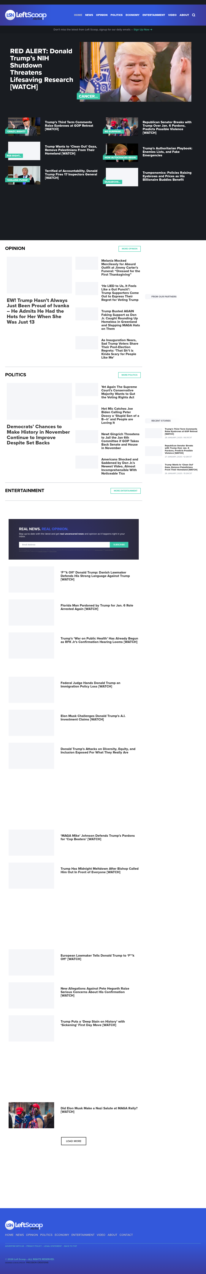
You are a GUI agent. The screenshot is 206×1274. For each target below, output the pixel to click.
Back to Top (70, 1246)
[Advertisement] (103, 217)
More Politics (129, 375)
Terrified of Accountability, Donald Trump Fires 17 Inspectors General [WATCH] (71, 174)
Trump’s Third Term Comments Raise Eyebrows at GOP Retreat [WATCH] (69, 125)
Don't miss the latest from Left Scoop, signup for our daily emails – (103, 29)
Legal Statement (53, 1246)
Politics (117, 15)
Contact (126, 1235)
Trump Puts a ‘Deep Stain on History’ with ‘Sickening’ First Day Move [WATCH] (93, 1023)
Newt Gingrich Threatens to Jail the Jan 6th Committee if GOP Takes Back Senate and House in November (120, 441)
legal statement (109, 549)
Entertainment (154, 15)
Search (194, 15)
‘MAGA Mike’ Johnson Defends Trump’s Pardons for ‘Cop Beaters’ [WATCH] (98, 837)
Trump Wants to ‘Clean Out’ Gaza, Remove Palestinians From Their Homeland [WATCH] (71, 150)
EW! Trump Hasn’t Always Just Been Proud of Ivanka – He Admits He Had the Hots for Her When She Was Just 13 (38, 311)
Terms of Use (53, 551)
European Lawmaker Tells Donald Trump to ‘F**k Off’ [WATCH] (97, 957)
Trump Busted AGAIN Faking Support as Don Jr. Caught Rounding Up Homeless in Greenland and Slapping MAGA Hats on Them (120, 320)
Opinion (102, 15)
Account (199, 15)
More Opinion (129, 248)
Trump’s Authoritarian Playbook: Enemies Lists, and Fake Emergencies (167, 151)
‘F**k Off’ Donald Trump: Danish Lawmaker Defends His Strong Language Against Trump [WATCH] (95, 575)
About (184, 15)
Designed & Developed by (26, 1263)
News (89, 15)
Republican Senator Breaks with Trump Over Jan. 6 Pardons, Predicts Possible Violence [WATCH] (167, 127)
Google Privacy (42, 551)
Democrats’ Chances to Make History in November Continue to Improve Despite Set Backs (38, 435)
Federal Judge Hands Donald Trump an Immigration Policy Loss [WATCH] (90, 684)
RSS (17, 1254)
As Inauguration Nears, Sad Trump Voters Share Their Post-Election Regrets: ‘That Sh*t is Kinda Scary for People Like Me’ (119, 348)
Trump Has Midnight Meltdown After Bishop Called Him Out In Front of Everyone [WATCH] (100, 870)
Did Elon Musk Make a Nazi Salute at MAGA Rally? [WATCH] (99, 1110)
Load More (73, 1141)
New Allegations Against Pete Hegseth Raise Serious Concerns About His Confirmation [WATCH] (95, 992)
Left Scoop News (26, 15)
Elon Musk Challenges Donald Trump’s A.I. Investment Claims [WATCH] (93, 717)
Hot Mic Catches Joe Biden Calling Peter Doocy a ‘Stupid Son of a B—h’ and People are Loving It (120, 416)
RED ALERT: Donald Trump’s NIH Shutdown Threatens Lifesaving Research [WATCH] (41, 69)
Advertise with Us (14, 1246)
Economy (132, 15)
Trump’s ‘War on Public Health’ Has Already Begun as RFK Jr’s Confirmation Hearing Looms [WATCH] (99, 640)
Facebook (6, 1254)
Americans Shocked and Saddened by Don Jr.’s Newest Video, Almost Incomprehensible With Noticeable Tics (119, 466)
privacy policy (99, 549)
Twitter (12, 1254)
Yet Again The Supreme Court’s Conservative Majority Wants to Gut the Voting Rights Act (119, 392)
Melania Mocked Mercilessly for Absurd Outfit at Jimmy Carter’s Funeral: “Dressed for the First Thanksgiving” (120, 268)
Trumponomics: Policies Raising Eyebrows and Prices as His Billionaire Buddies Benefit (167, 176)
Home (78, 15)
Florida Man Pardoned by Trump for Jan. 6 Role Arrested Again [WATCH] (97, 607)
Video (172, 15)
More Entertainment (125, 490)
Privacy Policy (34, 1246)
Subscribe (119, 544)
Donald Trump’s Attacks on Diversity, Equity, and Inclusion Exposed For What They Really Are (98, 750)
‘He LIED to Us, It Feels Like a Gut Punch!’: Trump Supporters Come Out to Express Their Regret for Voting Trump (120, 293)
